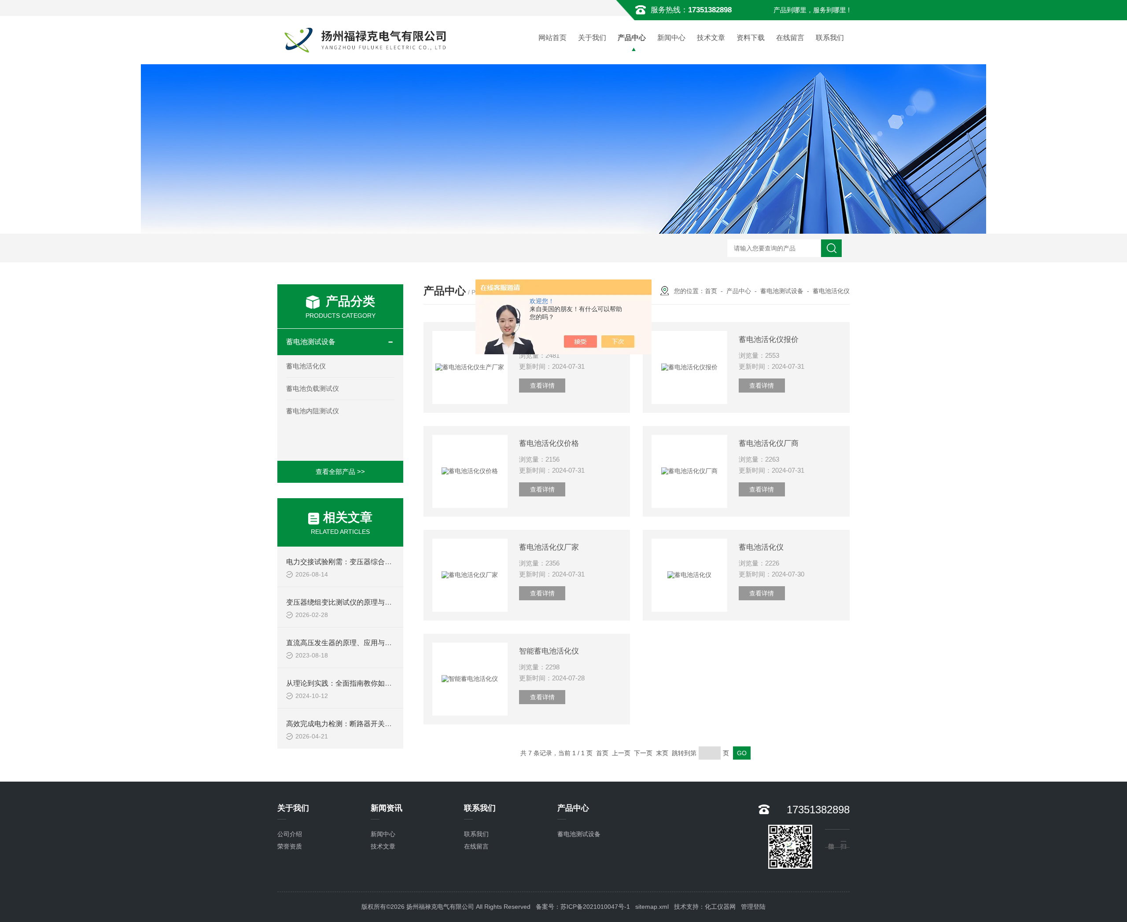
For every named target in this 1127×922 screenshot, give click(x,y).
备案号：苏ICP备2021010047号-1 (583, 906)
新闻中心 (671, 37)
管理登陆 (753, 906)
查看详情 (542, 385)
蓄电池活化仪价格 (549, 443)
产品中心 (632, 37)
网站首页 (552, 37)
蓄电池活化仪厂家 (549, 547)
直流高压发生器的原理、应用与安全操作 (349, 643)
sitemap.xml (652, 906)
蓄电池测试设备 (310, 341)
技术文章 (711, 37)
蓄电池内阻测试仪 (312, 411)
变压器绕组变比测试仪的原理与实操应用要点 (356, 602)
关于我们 (592, 37)
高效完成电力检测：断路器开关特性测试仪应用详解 (367, 723)
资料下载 (751, 37)
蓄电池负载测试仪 (312, 388)
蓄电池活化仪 (306, 366)
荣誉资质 (289, 846)
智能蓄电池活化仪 (549, 651)
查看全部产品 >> (340, 471)
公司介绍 (289, 834)
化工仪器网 (720, 906)
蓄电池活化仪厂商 (769, 443)
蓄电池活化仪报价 (769, 339)
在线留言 (790, 37)
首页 (711, 290)
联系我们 (830, 37)
